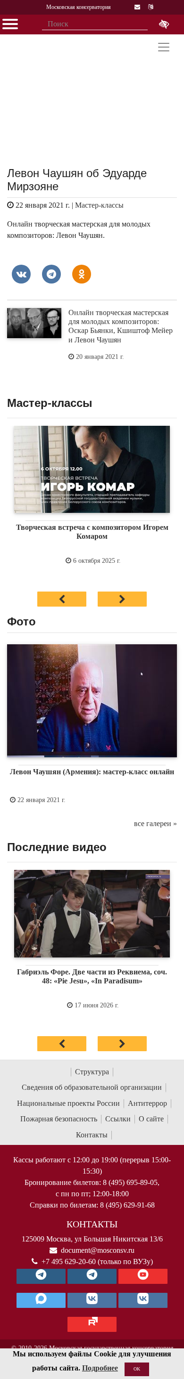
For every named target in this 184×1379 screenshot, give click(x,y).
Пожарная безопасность (58, 1119)
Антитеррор (147, 1103)
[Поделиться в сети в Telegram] (51, 274)
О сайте (151, 1119)
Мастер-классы (99, 205)
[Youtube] (142, 1276)
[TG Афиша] (92, 1276)
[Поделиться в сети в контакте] (21, 274)
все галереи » (155, 823)
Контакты (92, 1135)
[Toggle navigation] (163, 47)
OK (137, 1368)
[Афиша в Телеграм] (92, 1324)
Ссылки (118, 1119)
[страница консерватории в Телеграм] (41, 1276)
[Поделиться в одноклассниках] (81, 274)
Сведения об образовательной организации (92, 1087)
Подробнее (100, 1368)
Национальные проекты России (68, 1103)
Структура (92, 1072)
